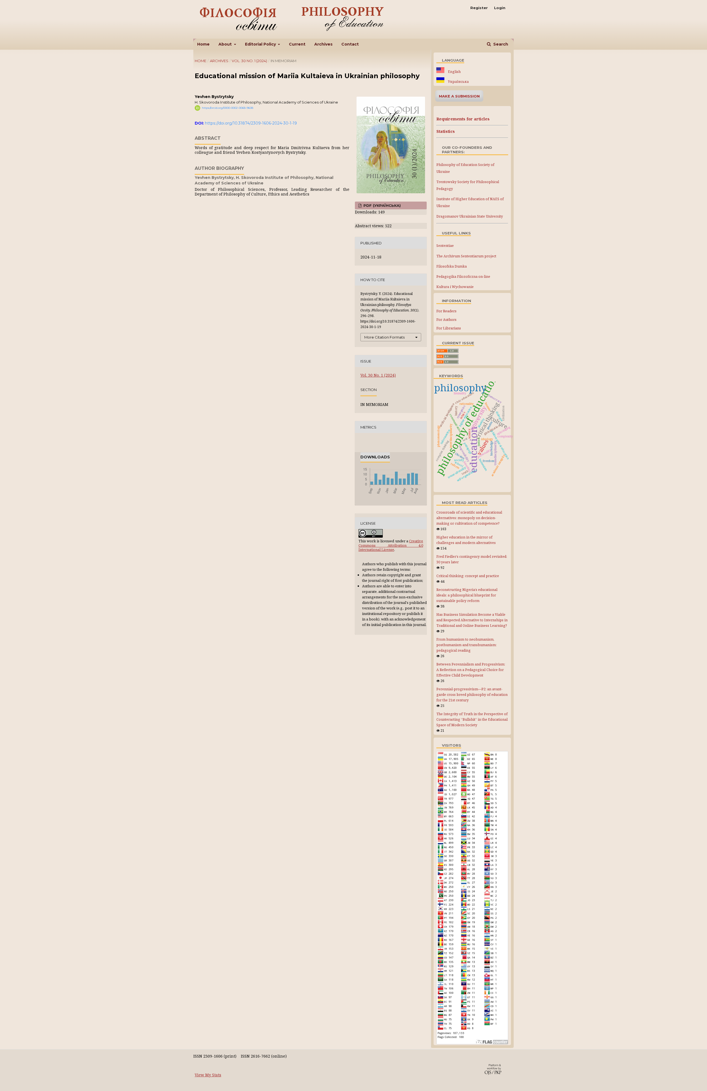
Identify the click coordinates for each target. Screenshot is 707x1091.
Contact (350, 44)
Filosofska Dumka (451, 266)
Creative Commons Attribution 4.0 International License (390, 545)
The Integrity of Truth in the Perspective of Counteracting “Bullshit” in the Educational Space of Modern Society (472, 719)
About (225, 44)
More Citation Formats (384, 337)
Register (479, 8)
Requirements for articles (463, 118)
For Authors (446, 319)
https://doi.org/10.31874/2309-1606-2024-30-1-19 (251, 123)
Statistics (445, 131)
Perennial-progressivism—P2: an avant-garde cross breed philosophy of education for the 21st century (472, 694)
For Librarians (448, 328)
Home (203, 44)
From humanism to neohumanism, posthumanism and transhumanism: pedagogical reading (466, 645)
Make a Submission (459, 96)
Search (500, 44)
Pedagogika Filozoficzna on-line (463, 276)
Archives (323, 44)
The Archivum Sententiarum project (466, 256)
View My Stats (208, 1074)
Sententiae (445, 245)
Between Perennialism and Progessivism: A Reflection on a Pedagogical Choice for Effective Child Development (470, 670)
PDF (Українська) (381, 205)
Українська (458, 81)
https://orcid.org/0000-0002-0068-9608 (227, 108)
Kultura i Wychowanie (455, 286)
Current (297, 44)
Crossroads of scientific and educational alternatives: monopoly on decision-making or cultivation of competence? (469, 518)
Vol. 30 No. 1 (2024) (249, 61)
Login (499, 8)
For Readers (446, 310)
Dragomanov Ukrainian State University (469, 216)
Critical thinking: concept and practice (467, 576)
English (454, 71)
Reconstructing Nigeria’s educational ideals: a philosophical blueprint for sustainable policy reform (466, 595)
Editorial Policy (261, 44)
